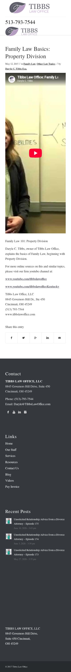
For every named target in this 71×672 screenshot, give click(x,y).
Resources (11, 462)
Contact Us (12, 468)
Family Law (29, 63)
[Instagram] (25, 412)
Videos (9, 480)
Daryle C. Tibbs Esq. (16, 68)
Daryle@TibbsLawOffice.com (32, 404)
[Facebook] (8, 412)
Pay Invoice (12, 486)
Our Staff (10, 450)
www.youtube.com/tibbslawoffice (26, 279)
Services (10, 456)
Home (9, 443)
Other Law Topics (46, 63)
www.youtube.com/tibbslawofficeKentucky (32, 286)
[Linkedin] (19, 412)
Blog (8, 474)
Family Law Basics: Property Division (27, 52)
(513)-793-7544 (23, 399)
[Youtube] (14, 412)
